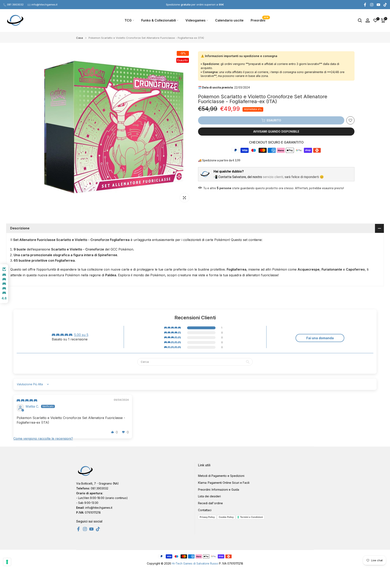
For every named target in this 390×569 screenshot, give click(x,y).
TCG (128, 20)
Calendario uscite (229, 20)
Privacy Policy (207, 517)
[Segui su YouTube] (378, 4)
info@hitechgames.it (44, 4)
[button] (172, 327)
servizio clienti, (273, 177)
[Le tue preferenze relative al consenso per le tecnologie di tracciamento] (7, 562)
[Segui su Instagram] (372, 4)
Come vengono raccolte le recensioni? (43, 438)
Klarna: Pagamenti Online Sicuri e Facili (223, 482)
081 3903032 (15, 4)
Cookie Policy (226, 517)
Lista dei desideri (209, 496)
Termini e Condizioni (251, 517)
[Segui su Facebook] (365, 4)
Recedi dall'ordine (210, 503)
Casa (79, 38)
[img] (27, 400)
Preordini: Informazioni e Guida (218, 489)
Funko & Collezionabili (158, 20)
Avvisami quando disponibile (276, 131)
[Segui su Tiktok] (385, 4)
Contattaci (204, 510)
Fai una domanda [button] (320, 338)
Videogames (195, 20)
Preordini (259, 20)
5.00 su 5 (81, 335)
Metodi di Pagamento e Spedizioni (221, 475)
